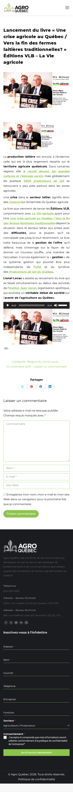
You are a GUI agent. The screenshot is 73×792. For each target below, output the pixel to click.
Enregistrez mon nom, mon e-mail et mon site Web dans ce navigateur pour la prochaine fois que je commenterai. (36, 499)
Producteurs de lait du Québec (31, 271)
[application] (36, 305)
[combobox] (36, 725)
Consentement (14, 734)
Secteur (9, 720)
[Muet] (55, 305)
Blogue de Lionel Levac (43, 361)
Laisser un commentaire (50, 366)
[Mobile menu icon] (67, 7)
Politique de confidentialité (36, 779)
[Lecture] (8, 305)
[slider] (63, 305)
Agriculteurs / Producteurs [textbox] (19, 725)
